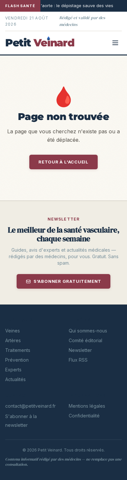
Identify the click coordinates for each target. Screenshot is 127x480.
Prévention (17, 360)
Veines (12, 330)
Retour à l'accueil (63, 161)
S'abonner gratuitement (67, 281)
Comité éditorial (85, 340)
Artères (13, 340)
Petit (39, 43)
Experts (13, 369)
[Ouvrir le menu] (115, 42)
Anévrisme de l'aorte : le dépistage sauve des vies (58, 5)
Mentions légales (87, 406)
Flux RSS (78, 360)
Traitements (17, 350)
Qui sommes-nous (88, 330)
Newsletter (80, 350)
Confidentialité (84, 415)
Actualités (15, 379)
